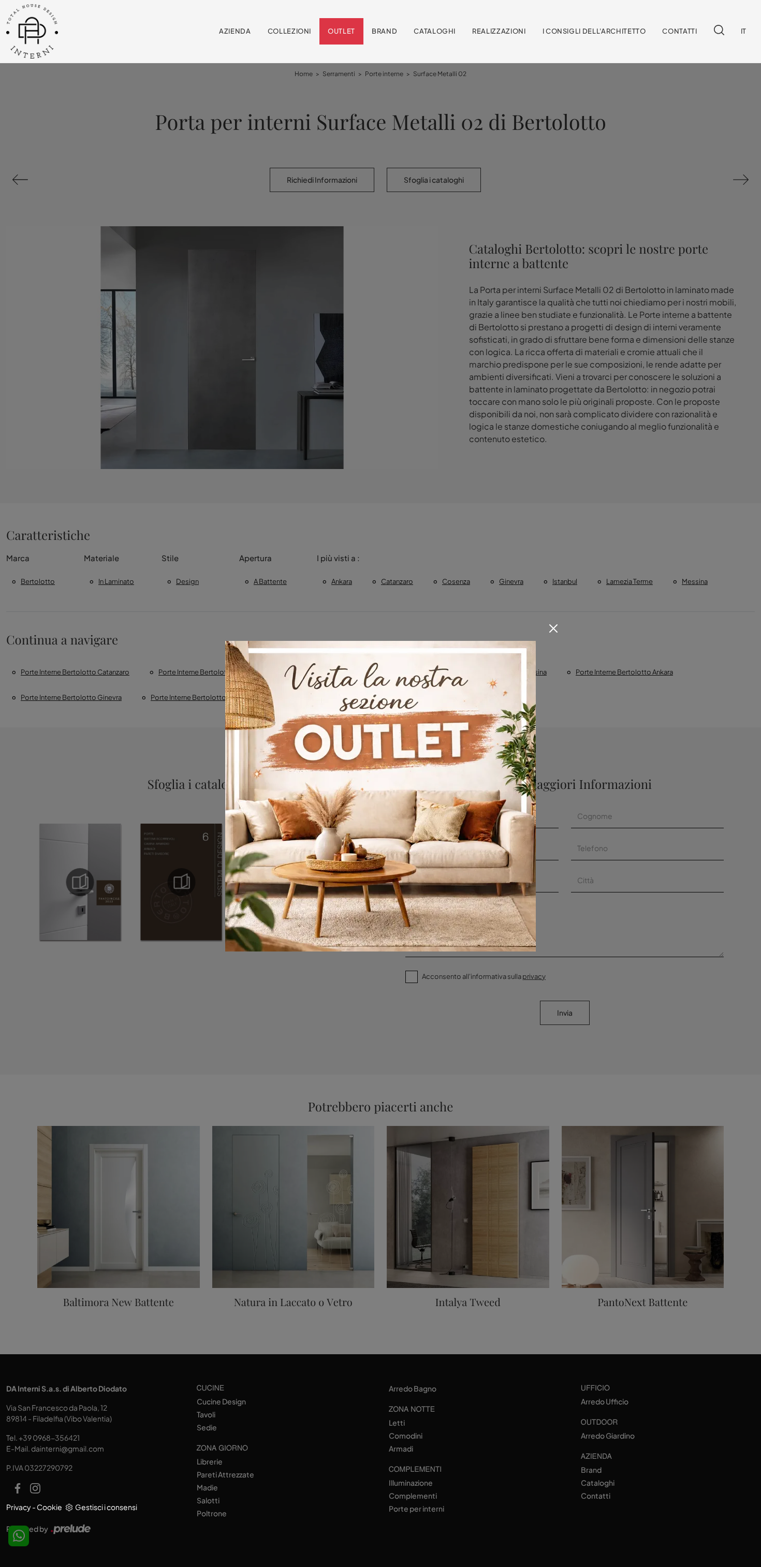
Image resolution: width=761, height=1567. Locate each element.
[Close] (553, 628)
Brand (384, 31)
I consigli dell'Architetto (594, 31)
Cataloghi (435, 31)
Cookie (49, 1507)
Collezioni (290, 31)
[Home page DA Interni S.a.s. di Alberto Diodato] (57, 31)
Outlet (341, 31)
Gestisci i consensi (106, 1507)
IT (744, 31)
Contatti (679, 31)
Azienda (235, 31)
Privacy (18, 1507)
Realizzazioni (498, 31)
